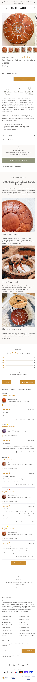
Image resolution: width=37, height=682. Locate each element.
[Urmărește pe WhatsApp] (27, 665)
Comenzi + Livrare (24, 619)
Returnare (22, 622)
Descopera (20, 3)
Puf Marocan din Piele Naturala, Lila (17, 432)
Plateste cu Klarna (24, 628)
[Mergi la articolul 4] (23, 50)
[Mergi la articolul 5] (29, 50)
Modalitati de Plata (24, 625)
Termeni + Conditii (24, 630)
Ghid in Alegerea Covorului (9, 625)
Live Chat (23, 160)
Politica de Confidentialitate (27, 633)
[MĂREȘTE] (34, 44)
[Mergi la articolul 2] (11, 50)
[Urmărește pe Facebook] (9, 665)
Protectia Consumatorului (26, 636)
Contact (4, 636)
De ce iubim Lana (6, 622)
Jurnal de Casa (6, 628)
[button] (28, 57)
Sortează (13, 389)
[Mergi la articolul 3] (17, 50)
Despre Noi (5, 619)
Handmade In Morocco (8, 57)
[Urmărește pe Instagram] (14, 665)
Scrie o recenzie (29, 382)
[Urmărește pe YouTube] (23, 665)
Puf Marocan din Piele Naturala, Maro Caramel (20, 534)
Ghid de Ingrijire (6, 630)
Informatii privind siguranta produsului (12, 166)
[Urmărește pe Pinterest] (18, 665)
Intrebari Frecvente (7, 633)
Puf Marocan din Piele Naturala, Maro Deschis (20, 465)
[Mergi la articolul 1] (4, 50)
